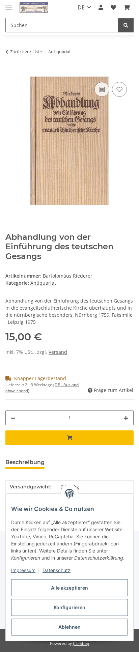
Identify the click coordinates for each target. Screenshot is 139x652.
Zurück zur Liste (26, 52)
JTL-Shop (81, 643)
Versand (58, 352)
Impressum (23, 570)
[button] (101, 7)
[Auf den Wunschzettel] (119, 89)
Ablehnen (69, 627)
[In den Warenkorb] (10, 73)
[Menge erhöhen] (125, 418)
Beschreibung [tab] (25, 462)
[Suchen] (126, 25)
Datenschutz (57, 570)
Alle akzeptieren (69, 588)
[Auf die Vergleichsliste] (101, 89)
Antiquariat (43, 283)
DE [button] (81, 7)
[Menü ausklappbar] (8, 4)
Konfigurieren (69, 607)
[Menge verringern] (13, 418)
